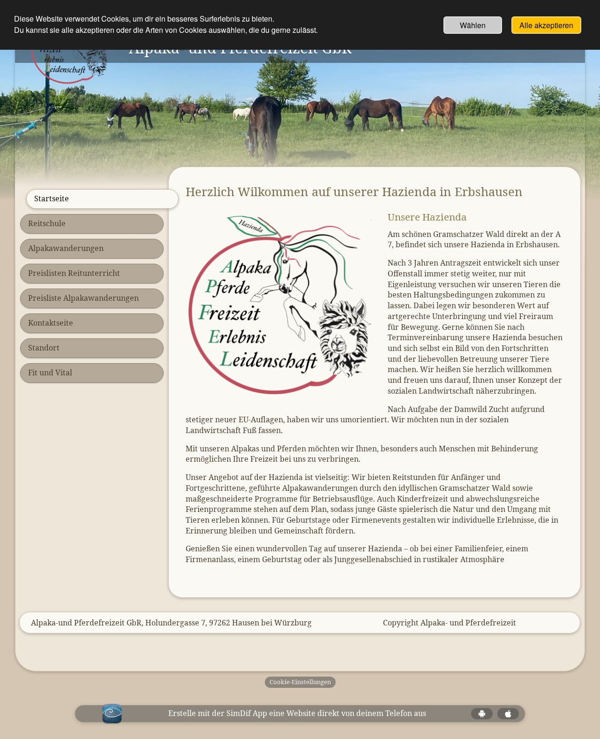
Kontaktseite (50, 323)
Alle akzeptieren (546, 25)
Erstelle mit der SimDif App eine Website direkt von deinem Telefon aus (297, 713)
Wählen (473, 25)
